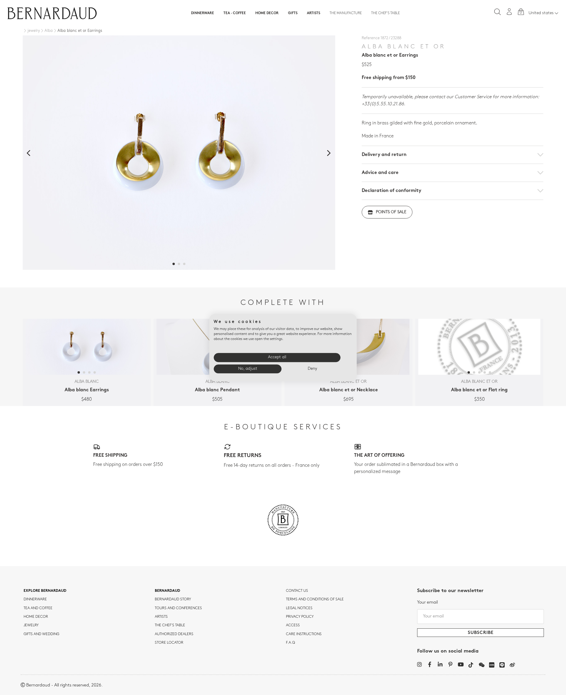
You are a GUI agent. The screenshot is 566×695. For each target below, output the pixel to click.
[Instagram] (419, 664)
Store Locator (169, 643)
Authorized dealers (174, 634)
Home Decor (267, 13)
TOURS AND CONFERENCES (178, 608)
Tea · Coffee (234, 13)
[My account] (509, 11)
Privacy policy (300, 617)
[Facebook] (429, 664)
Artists (313, 13)
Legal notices (299, 608)
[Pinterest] (450, 664)
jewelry (31, 625)
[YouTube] (460, 664)
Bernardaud (167, 591)
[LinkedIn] (440, 664)
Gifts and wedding (41, 634)
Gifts (292, 13)
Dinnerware (202, 13)
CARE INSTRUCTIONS (304, 634)
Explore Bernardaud (45, 591)
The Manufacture (346, 13)
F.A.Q (290, 643)
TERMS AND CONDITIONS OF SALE (315, 599)
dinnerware (35, 599)
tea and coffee (38, 608)
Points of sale (391, 212)
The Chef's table (385, 13)
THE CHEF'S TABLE (170, 625)
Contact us (297, 591)
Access (293, 625)
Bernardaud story (173, 599)
